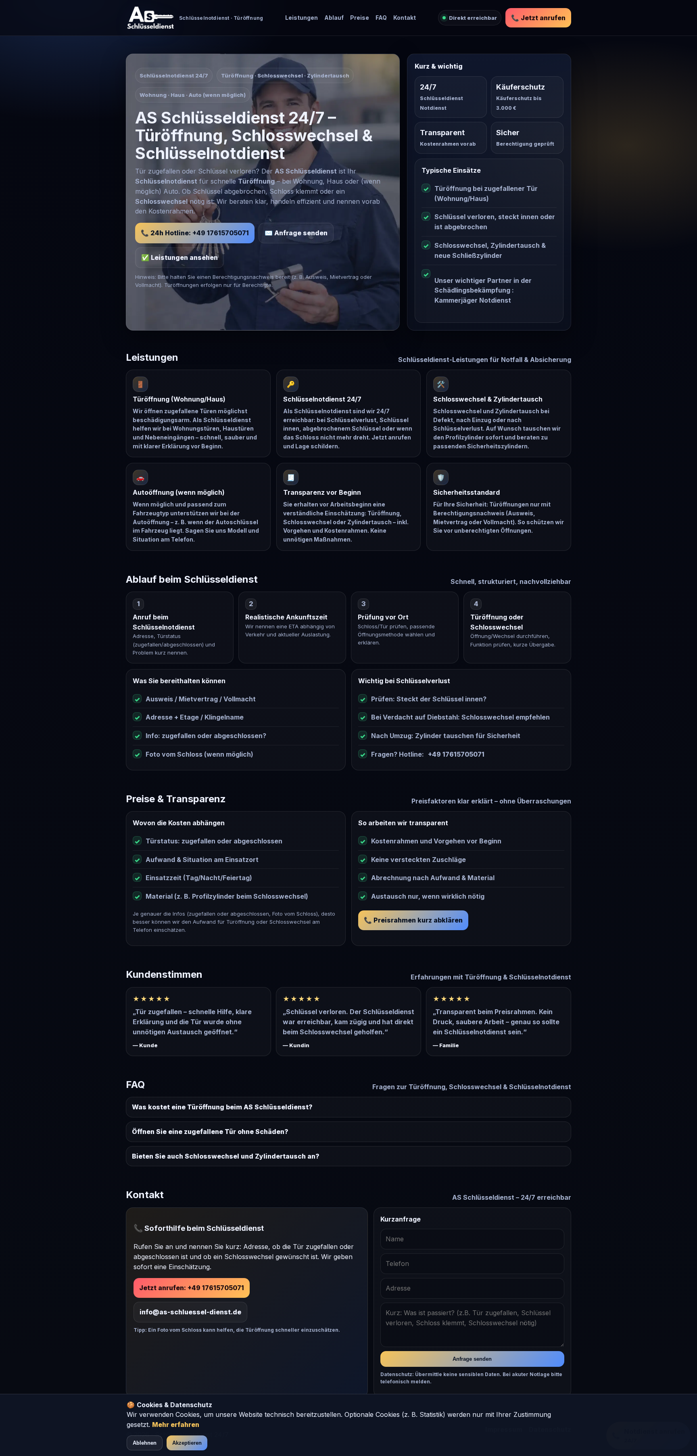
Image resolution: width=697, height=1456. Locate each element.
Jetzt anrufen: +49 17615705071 (191, 1288)
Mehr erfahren (175, 1424)
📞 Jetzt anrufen (538, 18)
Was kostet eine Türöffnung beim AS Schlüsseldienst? (222, 1107)
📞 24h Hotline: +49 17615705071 (195, 233)
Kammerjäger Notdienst (472, 300)
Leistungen (301, 17)
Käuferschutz (520, 87)
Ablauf (334, 17)
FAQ (381, 17)
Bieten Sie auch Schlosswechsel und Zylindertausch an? (225, 1156)
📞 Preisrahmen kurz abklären (413, 920)
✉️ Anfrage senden (296, 233)
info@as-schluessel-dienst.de (190, 1312)
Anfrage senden (472, 1359)
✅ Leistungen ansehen (179, 257)
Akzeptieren (187, 1443)
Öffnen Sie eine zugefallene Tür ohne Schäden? (210, 1132)
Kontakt (404, 17)
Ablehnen (145, 1443)
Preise (359, 17)
